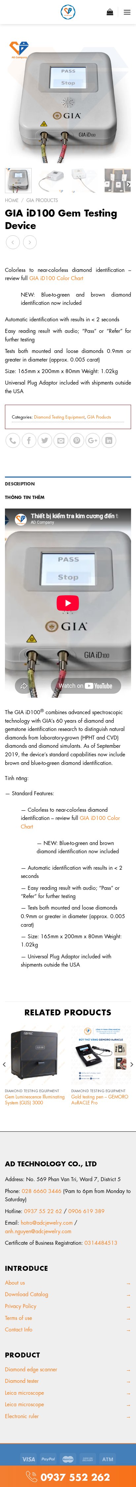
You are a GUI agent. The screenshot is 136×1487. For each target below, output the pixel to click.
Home (11, 200)
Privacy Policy (21, 1305)
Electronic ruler (22, 1415)
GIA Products (42, 200)
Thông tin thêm (25, 497)
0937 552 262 (73, 1476)
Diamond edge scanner (31, 1368)
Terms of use (18, 1317)
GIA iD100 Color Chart (56, 277)
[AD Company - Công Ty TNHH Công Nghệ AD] (68, 12)
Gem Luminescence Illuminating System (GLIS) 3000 (35, 1099)
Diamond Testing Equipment (59, 416)
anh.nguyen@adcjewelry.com (38, 1230)
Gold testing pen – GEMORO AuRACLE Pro (99, 1099)
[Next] (120, 100)
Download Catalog (26, 1293)
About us (16, 1282)
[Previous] (16, 100)
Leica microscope (24, 1392)
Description (20, 483)
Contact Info (18, 1329)
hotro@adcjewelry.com (47, 1222)
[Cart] (110, 12)
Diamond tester (22, 1380)
